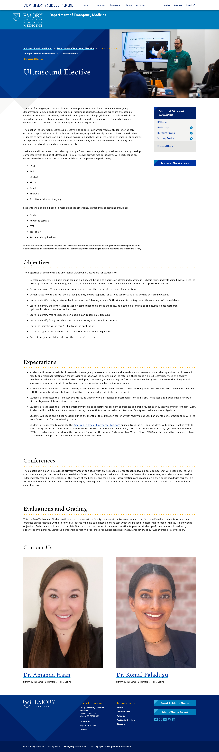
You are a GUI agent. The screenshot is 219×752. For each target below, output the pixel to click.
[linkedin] (165, 720)
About (86, 5)
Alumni (120, 707)
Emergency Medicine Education (39, 53)
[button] (175, 113)
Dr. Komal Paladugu (142, 674)
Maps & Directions (88, 725)
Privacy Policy (54, 746)
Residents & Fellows (126, 720)
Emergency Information (75, 746)
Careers (83, 729)
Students (121, 724)
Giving (167, 5)
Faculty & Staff (123, 712)
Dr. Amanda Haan (46, 674)
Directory (178, 5)
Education (99, 5)
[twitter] (161, 720)
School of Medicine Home (38, 48)
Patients (121, 716)
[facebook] (156, 720)
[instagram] (169, 720)
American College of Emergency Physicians (97, 424)
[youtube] (173, 720)
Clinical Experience (135, 5)
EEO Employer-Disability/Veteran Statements (111, 746)
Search (189, 5)
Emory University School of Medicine (48, 5)
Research (115, 5)
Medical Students (69, 53)
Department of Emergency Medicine (75, 48)
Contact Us (85, 721)
